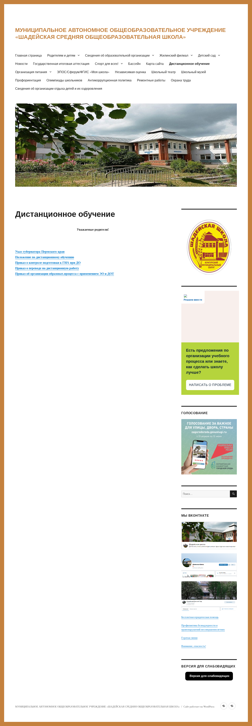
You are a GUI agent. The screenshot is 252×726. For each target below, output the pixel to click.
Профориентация (28, 80)
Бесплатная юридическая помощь (200, 617)
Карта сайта (155, 63)
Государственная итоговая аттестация (61, 63)
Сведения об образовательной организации (117, 55)
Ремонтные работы (151, 80)
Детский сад (207, 55)
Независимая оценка (130, 72)
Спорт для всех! (106, 63)
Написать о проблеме (210, 385)
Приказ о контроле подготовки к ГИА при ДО (48, 262)
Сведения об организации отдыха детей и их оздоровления (58, 88)
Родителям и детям (61, 55)
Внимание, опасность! (193, 646)
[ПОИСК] (233, 493)
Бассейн (134, 63)
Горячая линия (189, 637)
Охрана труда (181, 80)
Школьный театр (163, 72)
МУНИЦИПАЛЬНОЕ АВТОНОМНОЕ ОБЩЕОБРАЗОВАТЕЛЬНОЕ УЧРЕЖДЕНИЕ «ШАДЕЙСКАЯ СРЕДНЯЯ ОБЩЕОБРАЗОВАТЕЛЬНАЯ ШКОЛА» (120, 33)
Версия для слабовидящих (209, 676)
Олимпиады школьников (64, 80)
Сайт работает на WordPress (198, 706)
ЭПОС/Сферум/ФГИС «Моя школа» (83, 72)
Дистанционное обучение (189, 63)
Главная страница (28, 55)
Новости (21, 63)
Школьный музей (193, 72)
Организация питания (31, 72)
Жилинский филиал (173, 55)
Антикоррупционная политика (110, 80)
